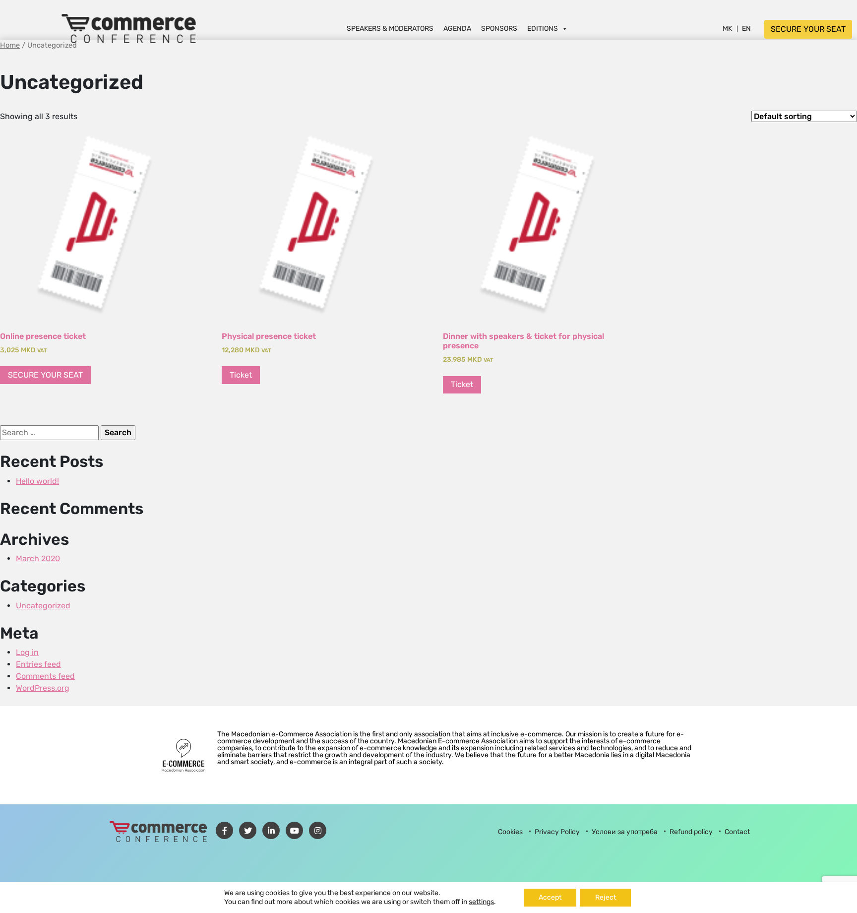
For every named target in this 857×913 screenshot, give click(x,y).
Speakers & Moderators (390, 28)
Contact (737, 832)
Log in (27, 652)
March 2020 (38, 558)
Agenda (457, 28)
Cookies (510, 832)
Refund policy (691, 832)
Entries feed (38, 664)
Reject (605, 897)
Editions (542, 28)
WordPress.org (42, 688)
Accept (550, 897)
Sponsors (499, 28)
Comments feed (45, 676)
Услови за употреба (625, 832)
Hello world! (37, 481)
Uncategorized (43, 605)
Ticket (241, 375)
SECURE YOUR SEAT (808, 29)
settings (481, 902)
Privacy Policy (557, 832)
